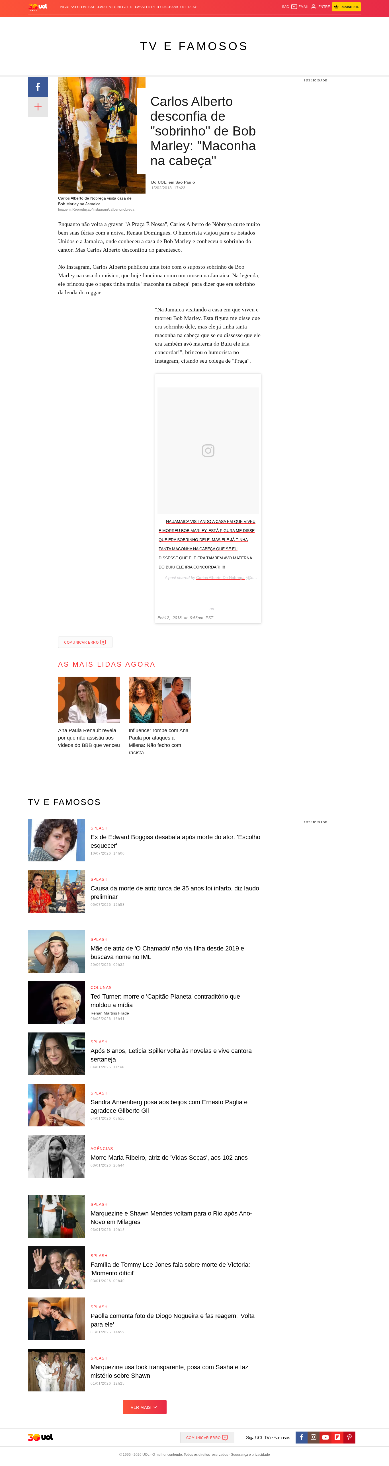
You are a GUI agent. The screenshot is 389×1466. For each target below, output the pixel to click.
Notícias (93, 23)
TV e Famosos (194, 46)
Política (112, 23)
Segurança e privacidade (249, 1455)
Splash (200, 23)
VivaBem (238, 23)
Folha (166, 23)
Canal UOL (277, 23)
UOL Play (188, 7)
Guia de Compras (353, 23)
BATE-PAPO (97, 7)
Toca (329, 23)
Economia (149, 23)
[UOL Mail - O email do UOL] (300, 7)
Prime (317, 23)
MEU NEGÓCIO (121, 7)
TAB (307, 23)
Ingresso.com (73, 7)
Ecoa (260, 23)
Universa (218, 23)
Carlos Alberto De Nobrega (220, 577)
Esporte (182, 23)
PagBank (170, 7)
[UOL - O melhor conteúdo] (38, 7)
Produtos (39, 23)
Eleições (73, 23)
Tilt (251, 23)
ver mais (141, 1407)
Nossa (296, 23)
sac (285, 7)
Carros (129, 23)
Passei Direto (148, 7)
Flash (56, 23)
